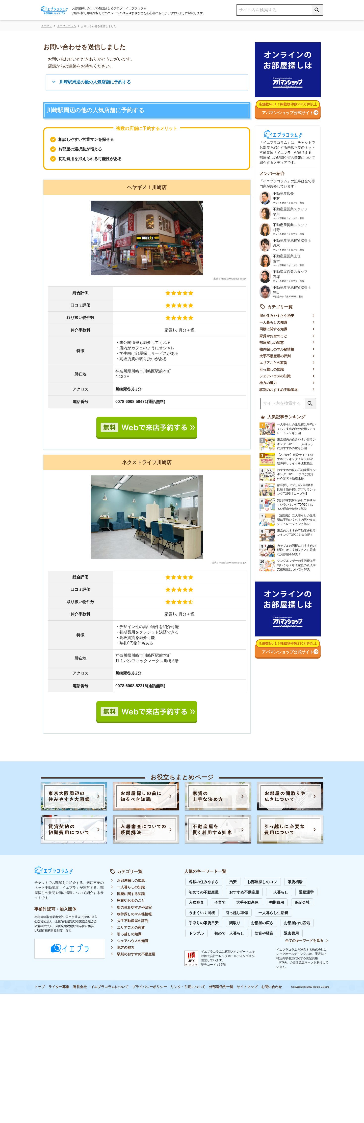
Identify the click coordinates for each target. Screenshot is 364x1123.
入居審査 (196, 902)
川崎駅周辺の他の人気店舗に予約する (95, 82)
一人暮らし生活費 (273, 913)
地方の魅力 (268, 383)
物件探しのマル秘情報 (277, 349)
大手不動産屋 (247, 902)
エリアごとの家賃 (273, 363)
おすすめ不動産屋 (244, 892)
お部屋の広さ (262, 923)
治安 (233, 882)
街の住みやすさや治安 (277, 316)
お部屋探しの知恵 (131, 880)
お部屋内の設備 (297, 923)
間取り (234, 923)
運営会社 (80, 987)
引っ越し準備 (237, 913)
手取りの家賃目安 (204, 923)
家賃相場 (295, 882)
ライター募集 (59, 987)
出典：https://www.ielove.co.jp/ (229, 278)
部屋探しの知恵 (272, 343)
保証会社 (302, 902)
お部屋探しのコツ (262, 882)
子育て (220, 902)
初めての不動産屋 (204, 892)
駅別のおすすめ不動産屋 (279, 390)
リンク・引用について (188, 987)
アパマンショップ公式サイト (287, 113)
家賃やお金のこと (273, 336)
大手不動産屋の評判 (275, 356)
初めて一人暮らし (229, 933)
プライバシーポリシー (149, 987)
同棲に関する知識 (273, 329)
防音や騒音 (264, 933)
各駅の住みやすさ (204, 882)
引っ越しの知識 (272, 369)
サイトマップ (247, 987)
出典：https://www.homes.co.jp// (229, 562)
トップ (39, 987)
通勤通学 (306, 892)
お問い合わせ (271, 987)
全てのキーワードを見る (304, 940)
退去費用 (291, 933)
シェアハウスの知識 (275, 376)
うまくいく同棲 (202, 913)
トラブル (196, 933)
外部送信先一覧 (221, 987)
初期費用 (276, 902)
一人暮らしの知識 (273, 322)
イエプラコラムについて (110, 987)
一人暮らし (279, 892)
